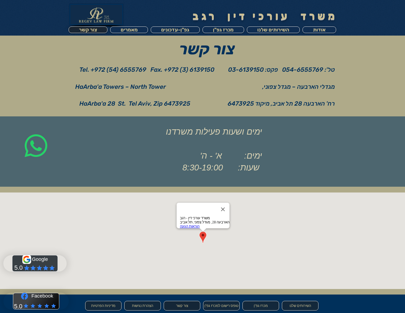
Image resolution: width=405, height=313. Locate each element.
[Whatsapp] (36, 146)
